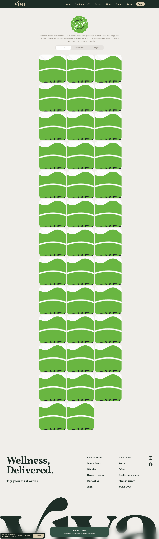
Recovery (79, 47)
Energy (95, 47)
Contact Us (93, 480)
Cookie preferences (129, 475)
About (109, 4)
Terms (122, 463)
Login (129, 4)
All (63, 47)
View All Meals (94, 457)
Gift (89, 4)
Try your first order (22, 481)
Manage (27, 536)
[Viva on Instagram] (150, 458)
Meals (68, 4)
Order (140, 4)
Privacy (123, 469)
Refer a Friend (94, 463)
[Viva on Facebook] (150, 464)
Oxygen (98, 4)
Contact (119, 4)
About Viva (125, 457)
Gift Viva (91, 469)
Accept (38, 536)
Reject (20, 536)
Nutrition (79, 4)
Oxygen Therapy (95, 475)
